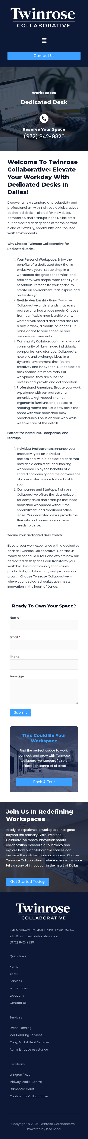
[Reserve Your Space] (44, 118)
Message (17, 676)
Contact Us (18, 1003)
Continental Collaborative (29, 1096)
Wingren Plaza (20, 1074)
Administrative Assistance (29, 1049)
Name (16, 618)
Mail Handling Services (26, 1035)
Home (14, 967)
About (14, 974)
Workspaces (19, 988)
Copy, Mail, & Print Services (29, 1042)
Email (15, 637)
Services (16, 981)
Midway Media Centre (26, 1082)
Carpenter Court (22, 1089)
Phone (16, 657)
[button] (44, 40)
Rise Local (53, 1129)
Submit (20, 712)
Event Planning (20, 1028)
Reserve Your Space (44, 129)
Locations (17, 995)
